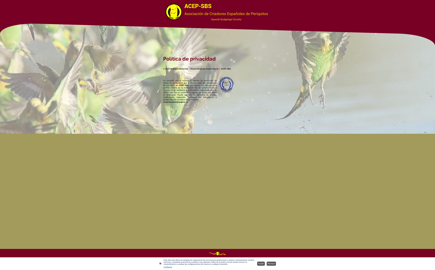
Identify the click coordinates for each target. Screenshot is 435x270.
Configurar (168, 267)
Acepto (261, 264)
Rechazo (271, 264)
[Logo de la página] (173, 12)
